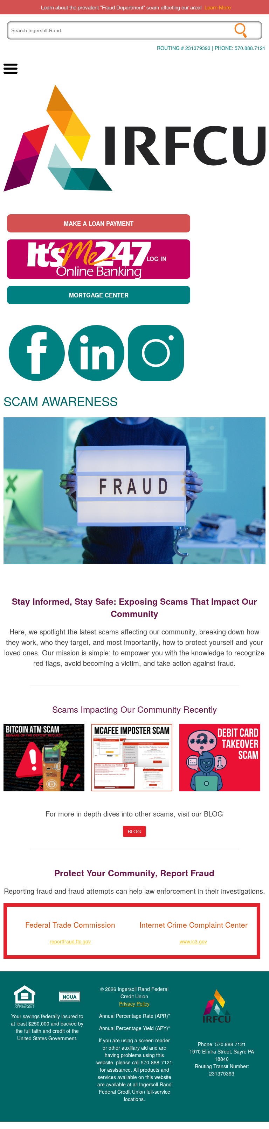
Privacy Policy (134, 1003)
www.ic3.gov (193, 941)
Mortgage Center (99, 295)
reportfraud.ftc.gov (70, 941)
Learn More (218, 7)
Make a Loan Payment (98, 223)
